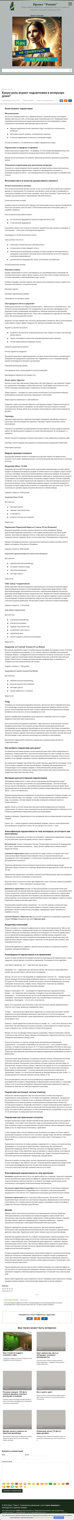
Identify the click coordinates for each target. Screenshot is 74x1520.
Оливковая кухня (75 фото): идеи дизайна (49, 1432)
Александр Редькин (11, 1300)
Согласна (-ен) (59, 1517)
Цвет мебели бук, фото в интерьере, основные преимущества (47, 1355)
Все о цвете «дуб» (44, 1392)
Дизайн (31, 100)
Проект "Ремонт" (45, 4)
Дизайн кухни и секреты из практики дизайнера (15, 1432)
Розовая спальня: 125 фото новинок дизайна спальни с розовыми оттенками (15, 1394)
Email (27, 1455)
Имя (3, 1455)
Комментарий (7, 1461)
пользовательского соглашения (57, 1512)
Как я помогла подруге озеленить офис (13, 1354)
